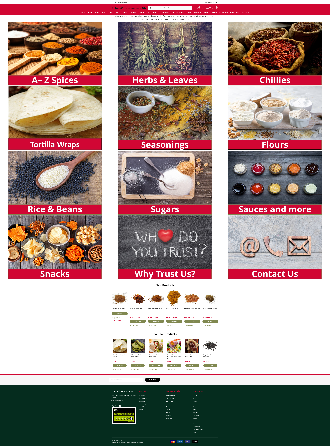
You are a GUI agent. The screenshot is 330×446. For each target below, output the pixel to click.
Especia (168, 407)
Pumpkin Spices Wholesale (209, 308)
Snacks (189, 12)
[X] (112, 405)
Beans (148, 12)
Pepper (111, 12)
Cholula (168, 409)
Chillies (96, 12)
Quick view (117, 318)
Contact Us (245, 12)
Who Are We (198, 12)
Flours (142, 12)
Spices (83, 12)
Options (120, 314)
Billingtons (168, 415)
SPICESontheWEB (170, 395)
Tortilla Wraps (164, 12)
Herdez (168, 412)
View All (168, 421)
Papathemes (140, 442)
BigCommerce (122, 442)
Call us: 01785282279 (121, 2)
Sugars (154, 12)
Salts (117, 12)
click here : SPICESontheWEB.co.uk (175, 19)
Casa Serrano (169, 401)
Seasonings (133, 12)
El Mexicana (169, 418)
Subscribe (152, 380)
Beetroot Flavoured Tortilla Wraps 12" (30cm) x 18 (174, 356)
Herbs (90, 12)
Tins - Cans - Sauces (177, 12)
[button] (55, 53)
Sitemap (141, 409)
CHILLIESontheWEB (170, 398)
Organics (124, 12)
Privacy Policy (235, 12)
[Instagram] (120, 405)
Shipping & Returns (210, 12)
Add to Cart (120, 365)
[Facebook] (116, 405)
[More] (99, 12)
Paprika (103, 12)
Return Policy (223, 12)
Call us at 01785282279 (117, 400)
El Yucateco (169, 404)
